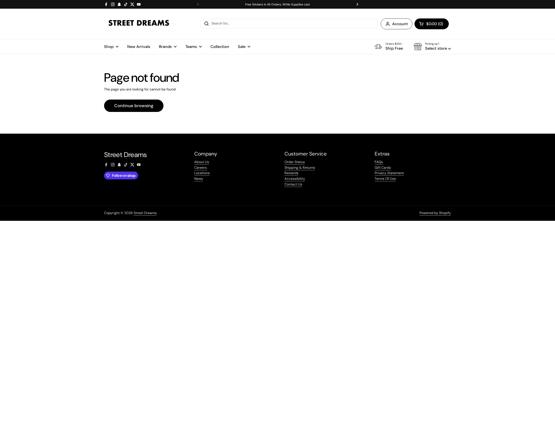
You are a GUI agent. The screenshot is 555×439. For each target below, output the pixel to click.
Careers (200, 167)
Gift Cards (383, 167)
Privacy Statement (389, 173)
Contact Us (293, 184)
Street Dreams (145, 213)
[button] (432, 23)
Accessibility (294, 178)
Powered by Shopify (435, 213)
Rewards (291, 173)
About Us (201, 162)
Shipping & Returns (299, 167)
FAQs (379, 162)
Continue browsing (133, 105)
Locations (202, 173)
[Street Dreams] (138, 24)
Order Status (294, 162)
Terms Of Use (385, 178)
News (198, 178)
